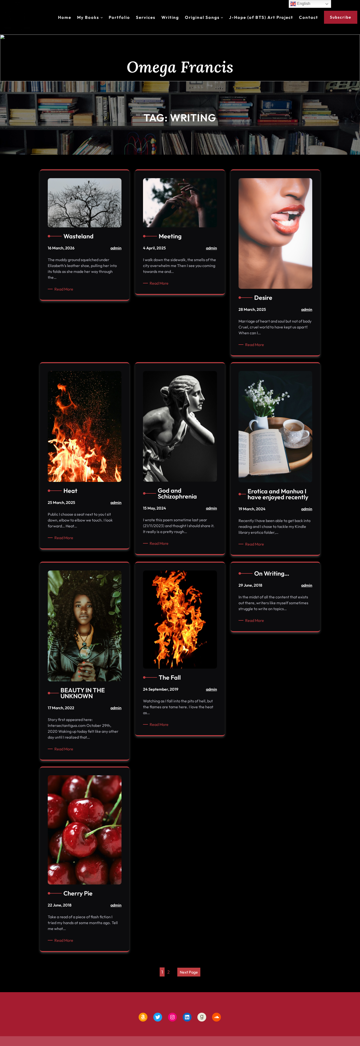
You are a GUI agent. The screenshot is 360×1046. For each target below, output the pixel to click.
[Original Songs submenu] (222, 17)
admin (115, 247)
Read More (64, 289)
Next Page (189, 972)
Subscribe (340, 17)
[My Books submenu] (101, 17)
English (303, 3)
